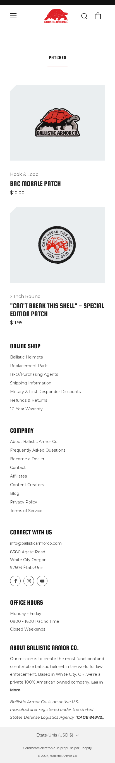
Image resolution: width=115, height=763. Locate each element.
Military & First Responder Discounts (45, 391)
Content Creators (27, 484)
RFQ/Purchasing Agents (34, 374)
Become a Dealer (27, 458)
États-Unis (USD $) (54, 735)
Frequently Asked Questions (37, 450)
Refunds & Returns (28, 400)
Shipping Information (30, 383)
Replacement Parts (29, 365)
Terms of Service (26, 510)
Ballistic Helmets (26, 357)
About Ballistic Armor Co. (34, 441)
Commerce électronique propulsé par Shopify (57, 748)
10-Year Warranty (26, 408)
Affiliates (18, 476)
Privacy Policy (23, 502)
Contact (18, 467)
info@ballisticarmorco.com (36, 543)
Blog (14, 493)
